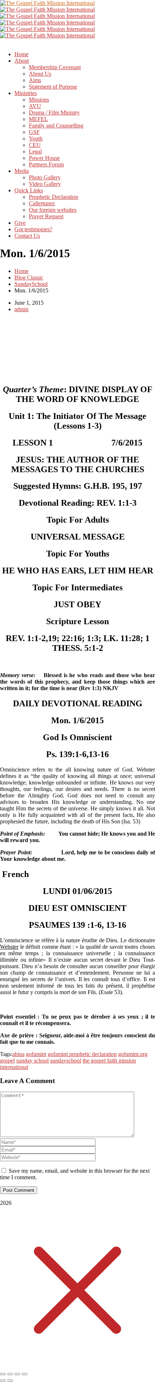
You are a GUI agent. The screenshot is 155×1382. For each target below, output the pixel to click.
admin (21, 309)
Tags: (6, 1054)
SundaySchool (31, 284)
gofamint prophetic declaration (82, 1054)
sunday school (32, 1060)
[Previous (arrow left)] (3, 1380)
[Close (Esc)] (24, 1374)
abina (18, 1054)
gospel (7, 1060)
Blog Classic (28, 277)
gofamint (36, 1054)
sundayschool (65, 1060)
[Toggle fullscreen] (10, 1374)
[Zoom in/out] (3, 1374)
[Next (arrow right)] (10, 1380)
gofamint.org (132, 1054)
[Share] (17, 1374)
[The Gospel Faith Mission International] (47, 3)
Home (21, 271)
